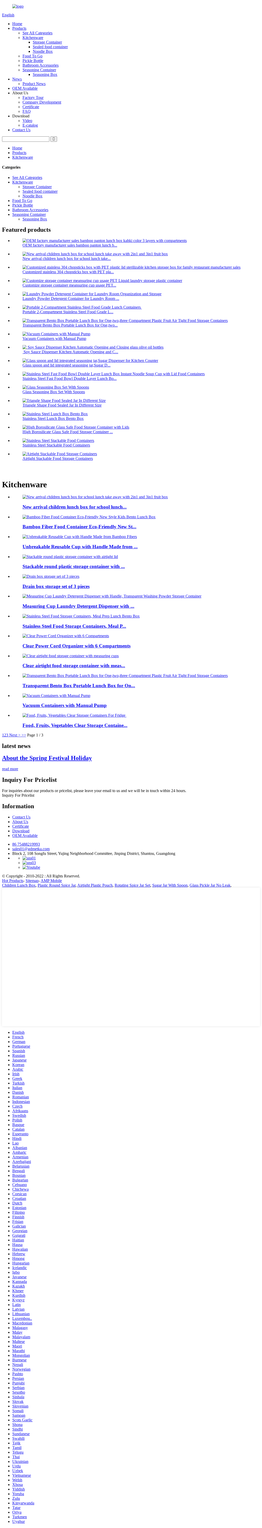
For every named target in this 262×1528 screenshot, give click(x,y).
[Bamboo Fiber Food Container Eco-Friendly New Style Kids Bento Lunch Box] (89, 517)
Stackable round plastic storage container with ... (74, 566)
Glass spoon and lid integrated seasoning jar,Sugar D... (67, 365)
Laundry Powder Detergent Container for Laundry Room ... (71, 298)
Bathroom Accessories (41, 65)
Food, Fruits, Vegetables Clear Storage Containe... (75, 725)
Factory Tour (33, 97)
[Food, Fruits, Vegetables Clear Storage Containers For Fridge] (74, 715)
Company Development (42, 102)
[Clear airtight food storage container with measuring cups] (71, 656)
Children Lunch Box (19, 885)
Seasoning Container (39, 70)
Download (20, 831)
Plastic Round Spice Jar (56, 885)
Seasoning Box (45, 74)
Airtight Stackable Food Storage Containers (58, 458)
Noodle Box (43, 51)
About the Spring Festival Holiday (47, 758)
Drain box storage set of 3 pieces (56, 586)
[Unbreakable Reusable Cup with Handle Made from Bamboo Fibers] (80, 536)
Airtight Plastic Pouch (95, 885)
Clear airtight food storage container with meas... (74, 665)
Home (17, 24)
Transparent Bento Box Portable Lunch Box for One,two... (70, 325)
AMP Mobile (51, 880)
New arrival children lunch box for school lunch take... (67, 258)
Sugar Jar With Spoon (170, 885)
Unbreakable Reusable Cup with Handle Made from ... (80, 546)
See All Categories (37, 33)
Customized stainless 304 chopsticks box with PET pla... (68, 272)
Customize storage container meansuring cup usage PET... (69, 285)
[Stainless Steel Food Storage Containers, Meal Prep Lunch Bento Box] (81, 616)
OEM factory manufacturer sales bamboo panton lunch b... (70, 245)
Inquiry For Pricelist (18, 795)
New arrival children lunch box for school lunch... (75, 507)
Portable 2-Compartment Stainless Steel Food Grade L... (68, 312)
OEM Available (25, 88)
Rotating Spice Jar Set (132, 885)
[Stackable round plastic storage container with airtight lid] (70, 556)
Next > (14, 735)
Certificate (31, 107)
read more (10, 769)
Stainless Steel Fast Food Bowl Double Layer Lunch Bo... (70, 378)
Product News (34, 84)
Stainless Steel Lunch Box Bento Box (53, 418)
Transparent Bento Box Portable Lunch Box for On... (79, 685)
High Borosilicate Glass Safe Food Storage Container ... (68, 432)
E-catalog (30, 125)
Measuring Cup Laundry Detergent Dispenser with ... (78, 606)
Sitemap (32, 880)
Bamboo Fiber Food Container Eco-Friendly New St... (79, 526)
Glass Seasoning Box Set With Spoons (54, 392)
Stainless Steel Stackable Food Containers (56, 445)
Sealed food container (50, 47)
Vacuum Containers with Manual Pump (54, 338)
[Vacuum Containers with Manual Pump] (56, 695)
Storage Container (47, 42)
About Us (20, 821)
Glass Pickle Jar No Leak (210, 885)
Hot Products (12, 880)
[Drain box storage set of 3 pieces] (51, 576)
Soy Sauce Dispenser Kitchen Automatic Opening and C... (70, 352)
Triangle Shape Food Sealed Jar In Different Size (62, 405)
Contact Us (21, 130)
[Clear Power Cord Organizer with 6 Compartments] (66, 636)
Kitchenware (33, 37)
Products (19, 28)
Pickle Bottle (33, 60)
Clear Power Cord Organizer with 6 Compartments (76, 646)
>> (23, 735)
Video (27, 120)
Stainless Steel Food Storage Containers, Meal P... (74, 626)
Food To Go (32, 56)
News (17, 79)
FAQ (27, 111)
